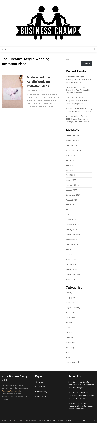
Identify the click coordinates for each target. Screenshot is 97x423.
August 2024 (71, 200)
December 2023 (73, 234)
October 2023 (72, 244)
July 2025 (70, 160)
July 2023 (70, 249)
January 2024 (71, 229)
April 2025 (70, 175)
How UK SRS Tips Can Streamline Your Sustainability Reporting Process (78, 90)
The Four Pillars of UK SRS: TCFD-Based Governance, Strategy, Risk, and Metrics (77, 119)
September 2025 (73, 150)
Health (69, 332)
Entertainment (72, 317)
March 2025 (71, 180)
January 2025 (71, 190)
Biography (70, 297)
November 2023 (73, 239)
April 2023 (70, 254)
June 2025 (70, 165)
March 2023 (71, 259)
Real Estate (71, 342)
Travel (68, 357)
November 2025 (73, 140)
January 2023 (71, 269)
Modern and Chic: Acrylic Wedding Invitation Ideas (39, 81)
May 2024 (70, 214)
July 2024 (70, 204)
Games (69, 327)
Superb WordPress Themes (58, 420)
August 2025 (71, 155)
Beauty (69, 292)
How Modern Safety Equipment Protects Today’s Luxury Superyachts (78, 100)
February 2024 (72, 224)
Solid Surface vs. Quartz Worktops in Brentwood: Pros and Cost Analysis (79, 79)
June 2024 (70, 209)
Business (70, 302)
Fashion (69, 322)
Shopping (70, 347)
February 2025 (72, 185)
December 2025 (73, 135)
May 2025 (70, 170)
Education (70, 312)
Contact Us (40, 386)
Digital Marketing (73, 307)
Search (69, 59)
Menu (4, 49)
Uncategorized (72, 362)
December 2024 (73, 195)
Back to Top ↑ (88, 420)
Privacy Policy (41, 391)
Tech (68, 352)
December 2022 (73, 274)
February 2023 (72, 264)
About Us (39, 382)
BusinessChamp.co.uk (11, 391)
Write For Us (40, 396)
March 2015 (71, 279)
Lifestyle (69, 337)
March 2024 (71, 219)
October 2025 (72, 145)
